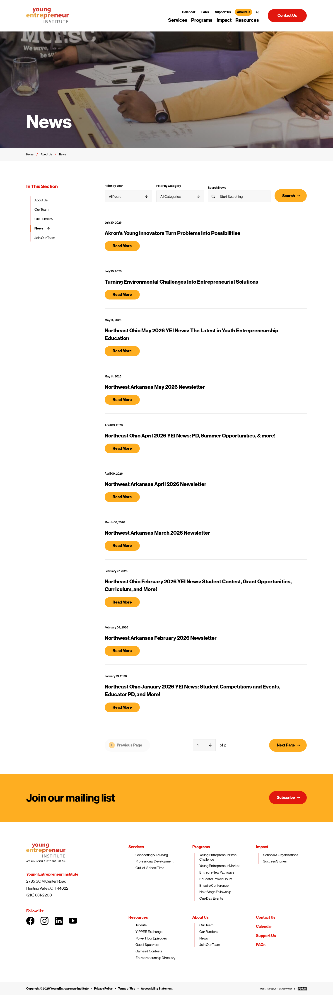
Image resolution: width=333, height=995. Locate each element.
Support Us (223, 12)
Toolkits (141, 925)
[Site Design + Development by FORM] (283, 988)
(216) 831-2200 (39, 895)
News (38, 228)
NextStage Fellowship (215, 892)
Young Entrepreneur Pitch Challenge (217, 857)
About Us (243, 12)
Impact (224, 20)
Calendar (188, 12)
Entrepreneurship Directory (155, 958)
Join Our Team (44, 238)
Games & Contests (148, 951)
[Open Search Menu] (257, 12)
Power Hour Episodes (151, 938)
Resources (247, 20)
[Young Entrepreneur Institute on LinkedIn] (59, 921)
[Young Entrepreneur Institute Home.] (47, 15)
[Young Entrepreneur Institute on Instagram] (44, 921)
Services (177, 20)
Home (30, 154)
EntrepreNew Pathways (216, 872)
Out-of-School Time (149, 868)
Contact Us (265, 917)
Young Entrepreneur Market (219, 866)
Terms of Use (126, 988)
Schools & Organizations (280, 855)
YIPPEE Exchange (148, 932)
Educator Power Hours (215, 879)
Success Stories (275, 861)
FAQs (205, 12)
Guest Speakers (147, 944)
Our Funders (43, 219)
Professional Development (154, 861)
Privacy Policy (103, 988)
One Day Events (211, 898)
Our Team (41, 209)
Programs (201, 20)
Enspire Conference (214, 885)
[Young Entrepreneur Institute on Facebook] (30, 921)
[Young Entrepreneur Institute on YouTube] (73, 921)
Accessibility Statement (157, 988)
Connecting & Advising (151, 855)
